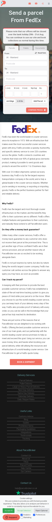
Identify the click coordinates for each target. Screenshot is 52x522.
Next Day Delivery (26, 390)
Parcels (12, 48)
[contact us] (30, 3)
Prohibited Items (26, 426)
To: (6, 69)
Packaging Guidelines (26, 429)
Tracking (26, 438)
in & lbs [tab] (20, 101)
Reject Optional (41, 511)
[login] (42, 3)
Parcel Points (26, 465)
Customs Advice (26, 416)
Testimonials (26, 435)
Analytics (27, 515)
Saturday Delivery (26, 396)
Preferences (40, 515)
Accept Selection (24, 511)
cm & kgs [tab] (10, 101)
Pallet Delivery (26, 383)
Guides (26, 423)
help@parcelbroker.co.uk (26, 488)
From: (7, 53)
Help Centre (26, 468)
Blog (26, 419)
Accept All (8, 511)
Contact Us (26, 455)
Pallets (26, 48)
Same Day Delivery (26, 393)
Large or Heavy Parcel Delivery (26, 387)
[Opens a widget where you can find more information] (11, 517)
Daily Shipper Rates (26, 399)
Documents (40, 48)
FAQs (26, 462)
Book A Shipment (26, 362)
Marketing (27, 517)
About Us (26, 458)
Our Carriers (26, 471)
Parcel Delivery (26, 380)
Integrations (26, 432)
